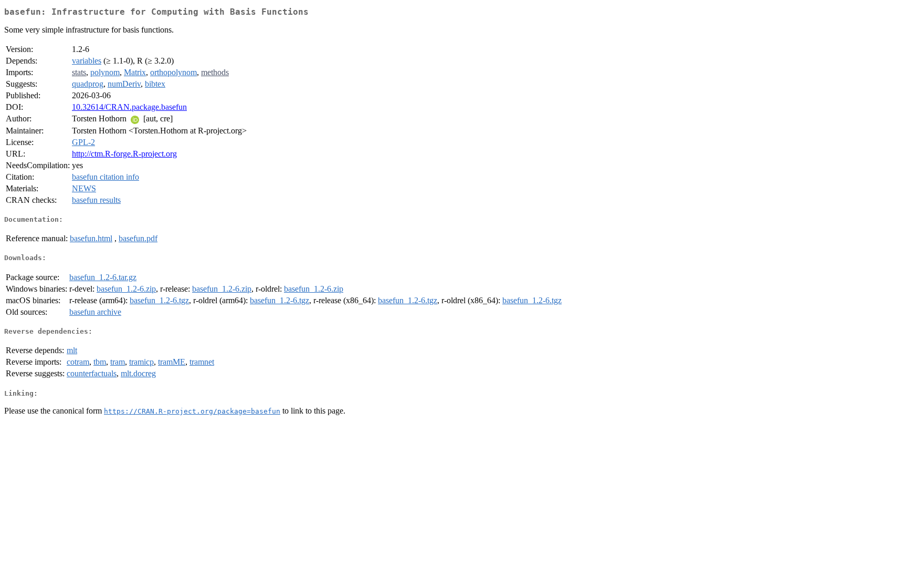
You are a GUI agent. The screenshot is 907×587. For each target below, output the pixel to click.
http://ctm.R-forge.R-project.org (124, 153)
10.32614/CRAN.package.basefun (129, 106)
